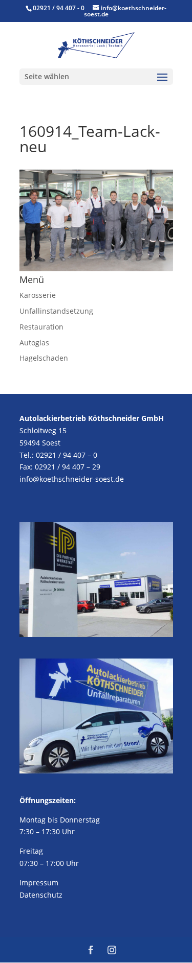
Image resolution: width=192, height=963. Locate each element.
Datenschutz (40, 895)
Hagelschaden (43, 358)
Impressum (38, 882)
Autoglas (34, 342)
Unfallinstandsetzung (56, 311)
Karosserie (37, 295)
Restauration (41, 327)
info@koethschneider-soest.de (71, 479)
